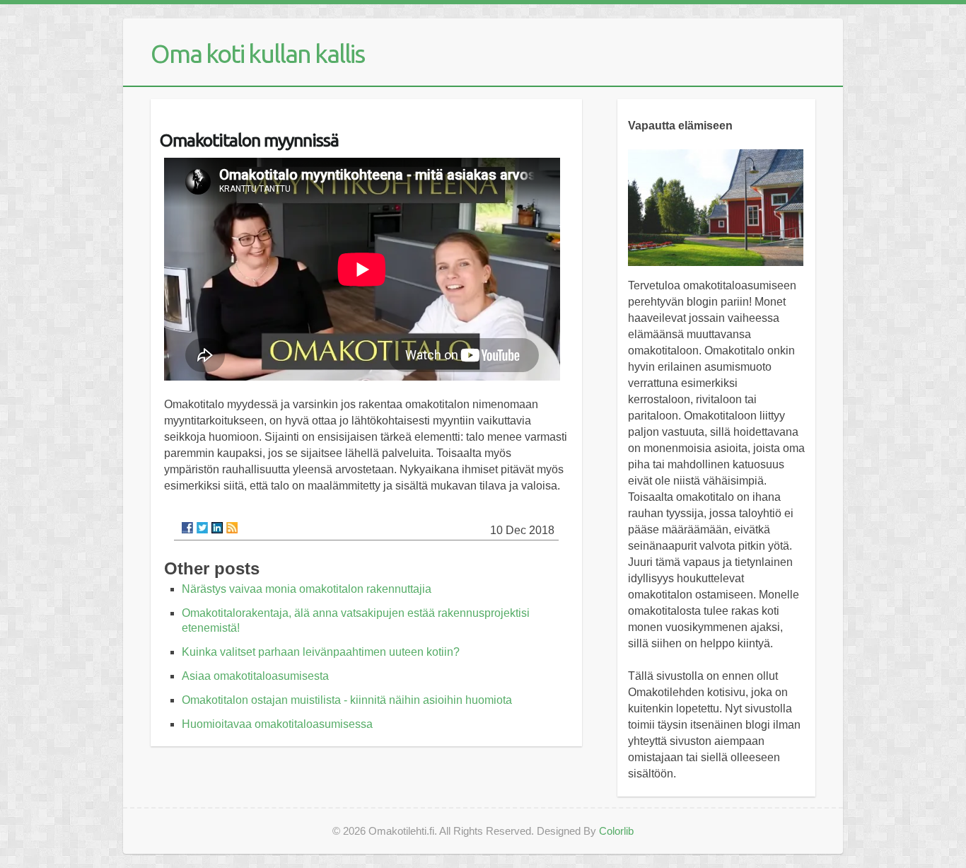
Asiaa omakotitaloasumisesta (255, 676)
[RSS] (232, 527)
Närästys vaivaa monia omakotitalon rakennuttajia (306, 589)
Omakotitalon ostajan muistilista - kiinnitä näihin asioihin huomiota (347, 700)
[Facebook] (187, 527)
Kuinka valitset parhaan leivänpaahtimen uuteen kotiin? (321, 652)
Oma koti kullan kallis (257, 53)
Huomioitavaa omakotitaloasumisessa (277, 724)
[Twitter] (202, 527)
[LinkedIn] (217, 527)
